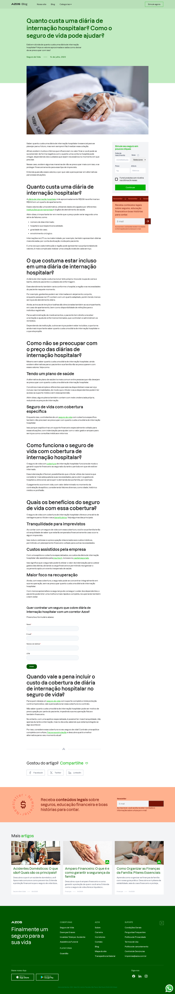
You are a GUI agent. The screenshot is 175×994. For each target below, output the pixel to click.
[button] (66, 4)
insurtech (57, 558)
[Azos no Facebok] (133, 976)
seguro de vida (65, 417)
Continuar (130, 187)
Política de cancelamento (136, 947)
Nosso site (41, 4)
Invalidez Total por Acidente (72, 937)
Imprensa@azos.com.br (136, 956)
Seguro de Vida (67, 927)
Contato (98, 942)
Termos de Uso (131, 942)
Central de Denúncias (135, 951)
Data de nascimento (120, 154)
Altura (133, 166)
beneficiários (60, 517)
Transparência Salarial (105, 956)
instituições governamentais (40, 210)
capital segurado (81, 558)
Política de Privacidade (135, 937)
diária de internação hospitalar (42, 199)
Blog (53, 4)
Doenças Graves (67, 932)
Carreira (99, 932)
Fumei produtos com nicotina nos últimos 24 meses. (132, 179)
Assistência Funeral (69, 942)
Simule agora (154, 4)
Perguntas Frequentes (135, 932)
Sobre (97, 927)
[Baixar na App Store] (22, 977)
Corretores (100, 937)
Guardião (64, 953)
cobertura (51, 464)
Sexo (134, 155)
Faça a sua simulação (57, 732)
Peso (117, 166)
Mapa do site (101, 951)
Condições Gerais (133, 927)
